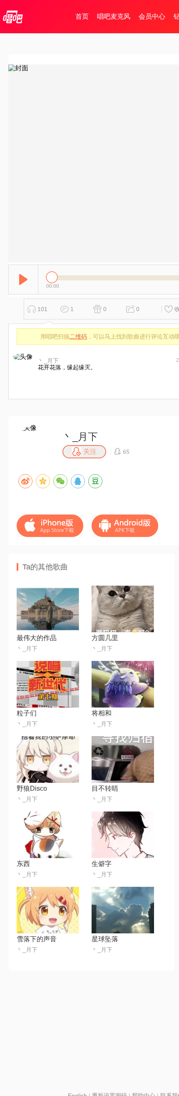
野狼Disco (32, 788)
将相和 (102, 713)
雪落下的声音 (37, 939)
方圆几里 (105, 637)
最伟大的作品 (37, 637)
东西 (23, 863)
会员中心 (152, 16)
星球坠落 (105, 939)
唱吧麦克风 (113, 16)
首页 (82, 16)
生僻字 (102, 863)
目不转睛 (105, 788)
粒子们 (27, 713)
